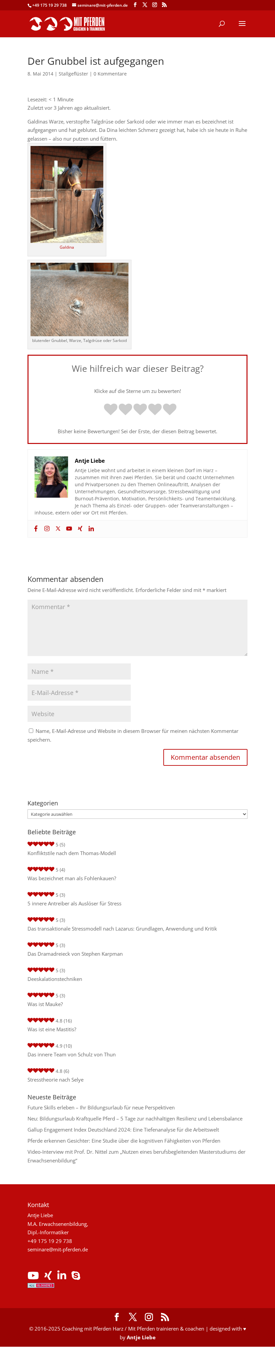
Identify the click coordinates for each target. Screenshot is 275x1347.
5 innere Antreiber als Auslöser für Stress (74, 903)
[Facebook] (35, 529)
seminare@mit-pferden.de (58, 1249)
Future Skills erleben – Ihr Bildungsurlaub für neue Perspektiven (101, 1107)
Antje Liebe (141, 1337)
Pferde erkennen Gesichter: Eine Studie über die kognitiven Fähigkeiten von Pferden (124, 1140)
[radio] (110, 410)
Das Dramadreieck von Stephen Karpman (75, 953)
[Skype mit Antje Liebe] (75, 1277)
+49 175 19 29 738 (49, 5)
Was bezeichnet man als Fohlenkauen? (72, 878)
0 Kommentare (110, 73)
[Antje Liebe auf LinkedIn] (61, 1277)
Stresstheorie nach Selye (56, 1079)
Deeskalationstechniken (55, 979)
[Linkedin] (90, 529)
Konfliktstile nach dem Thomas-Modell (72, 853)
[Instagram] (46, 529)
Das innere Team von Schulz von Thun (72, 1054)
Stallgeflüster (73, 73)
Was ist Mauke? (45, 1004)
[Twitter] (57, 529)
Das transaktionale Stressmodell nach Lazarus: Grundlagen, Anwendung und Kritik (122, 928)
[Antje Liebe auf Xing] (48, 1277)
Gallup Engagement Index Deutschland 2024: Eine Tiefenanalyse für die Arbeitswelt (123, 1129)
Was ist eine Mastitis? (52, 1029)
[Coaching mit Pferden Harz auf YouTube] (33, 1277)
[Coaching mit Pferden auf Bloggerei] (41, 1286)
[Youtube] (68, 529)
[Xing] (79, 529)
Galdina (67, 247)
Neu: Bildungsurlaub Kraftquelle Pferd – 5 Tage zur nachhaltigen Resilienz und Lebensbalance (135, 1118)
